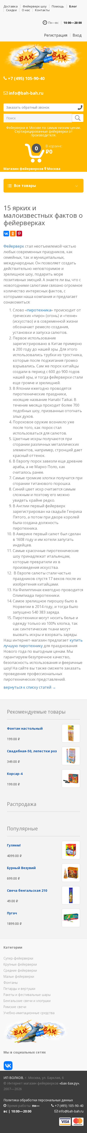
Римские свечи (14, 1007)
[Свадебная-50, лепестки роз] (71, 755)
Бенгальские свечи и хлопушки (27, 1000)
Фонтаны (10, 982)
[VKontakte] (6, 233)
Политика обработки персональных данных (38, 1100)
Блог (73, 6)
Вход (77, 35)
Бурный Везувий (21, 868)
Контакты (42, 10)
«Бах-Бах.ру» (69, 1083)
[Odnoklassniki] (13, 233)
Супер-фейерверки (18, 958)
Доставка (10, 6)
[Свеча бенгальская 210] (71, 895)
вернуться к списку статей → (29, 687)
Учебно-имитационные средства (29, 1013)
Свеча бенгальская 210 (27, 890)
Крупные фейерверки (20, 964)
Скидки (11, 10)
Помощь (58, 6)
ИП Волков (13, 1077)
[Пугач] (71, 917)
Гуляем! (14, 845)
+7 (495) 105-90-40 (26, 78)
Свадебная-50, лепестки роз (32, 751)
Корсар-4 (15, 773)
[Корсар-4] (71, 778)
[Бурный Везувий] (71, 872)
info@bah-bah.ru (25, 93)
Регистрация (55, 35)
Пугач (12, 913)
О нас (26, 10)
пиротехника (39, 310)
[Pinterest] (19, 233)
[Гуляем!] (71, 850)
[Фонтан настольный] (71, 733)
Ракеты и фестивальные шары (27, 994)
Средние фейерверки (20, 970)
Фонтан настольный (25, 728)
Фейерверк (13, 246)
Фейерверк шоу (35, 6)
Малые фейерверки (18, 976)
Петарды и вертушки (19, 988)
